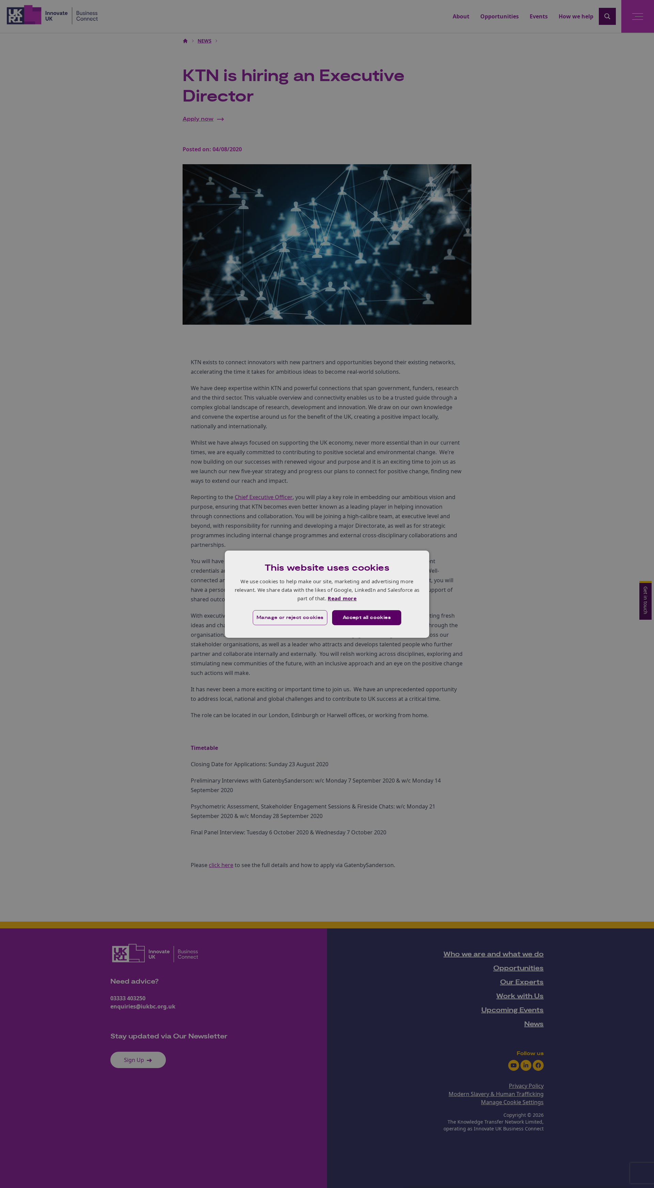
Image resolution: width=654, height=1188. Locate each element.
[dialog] (327, 593)
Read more (342, 598)
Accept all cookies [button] (367, 618)
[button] (290, 618)
